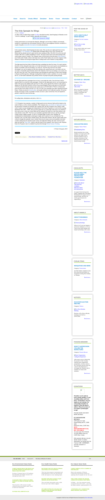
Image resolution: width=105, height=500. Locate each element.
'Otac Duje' (27, 122)
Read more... (87, 52)
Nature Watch (82, 126)
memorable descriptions (30, 45)
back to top (64, 141)
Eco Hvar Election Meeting (81, 302)
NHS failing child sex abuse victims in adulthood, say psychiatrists (52, 469)
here (40, 98)
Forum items (82, 268)
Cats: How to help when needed (81, 35)
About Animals (83, 219)
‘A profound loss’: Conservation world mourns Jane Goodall (80, 490)
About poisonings (81, 217)
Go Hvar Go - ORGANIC (82, 79)
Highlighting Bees (81, 124)
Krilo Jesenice (61, 56)
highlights (30, 458)
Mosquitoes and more (82, 265)
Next (78, 64)
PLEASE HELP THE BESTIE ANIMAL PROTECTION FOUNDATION (80, 175)
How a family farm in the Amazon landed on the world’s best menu (80, 479)
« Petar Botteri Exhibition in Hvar (37, 137)
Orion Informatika (88, 497)
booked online (32, 90)
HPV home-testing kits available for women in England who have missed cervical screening (52, 490)
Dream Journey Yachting (53, 124)
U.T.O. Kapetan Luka (27, 51)
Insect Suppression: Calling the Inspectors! (81, 348)
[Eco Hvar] (23, 5)
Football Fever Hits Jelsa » (55, 137)
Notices (81, 306)
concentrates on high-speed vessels (57, 105)
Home (23, 458)
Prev (76, 64)
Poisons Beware (83, 352)
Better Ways (82, 82)
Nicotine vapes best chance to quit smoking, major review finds (51, 479)
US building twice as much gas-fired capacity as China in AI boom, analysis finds (23, 481)
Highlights (22, 32)
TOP (90, 458)
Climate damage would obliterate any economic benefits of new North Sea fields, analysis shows (23, 470)
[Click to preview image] (41, 38)
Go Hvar (37, 34)
